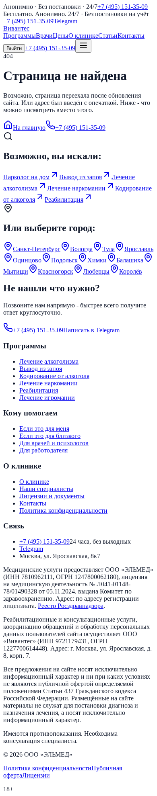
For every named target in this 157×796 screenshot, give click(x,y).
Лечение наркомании (48, 383)
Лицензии (36, 775)
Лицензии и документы (52, 496)
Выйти (14, 48)
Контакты (131, 35)
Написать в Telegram (91, 330)
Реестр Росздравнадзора (70, 605)
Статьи (108, 35)
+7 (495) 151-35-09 (122, 6)
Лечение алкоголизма (48, 361)
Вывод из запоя (40, 368)
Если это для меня (44, 428)
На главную (29, 127)
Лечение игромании (47, 397)
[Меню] (83, 46)
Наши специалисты (46, 488)
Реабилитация (38, 390)
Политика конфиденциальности (63, 510)
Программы (19, 35)
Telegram (65, 21)
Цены (60, 35)
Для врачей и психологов (54, 443)
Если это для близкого (50, 435)
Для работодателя (43, 450)
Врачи (44, 35)
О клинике (83, 35)
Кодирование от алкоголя (54, 375)
